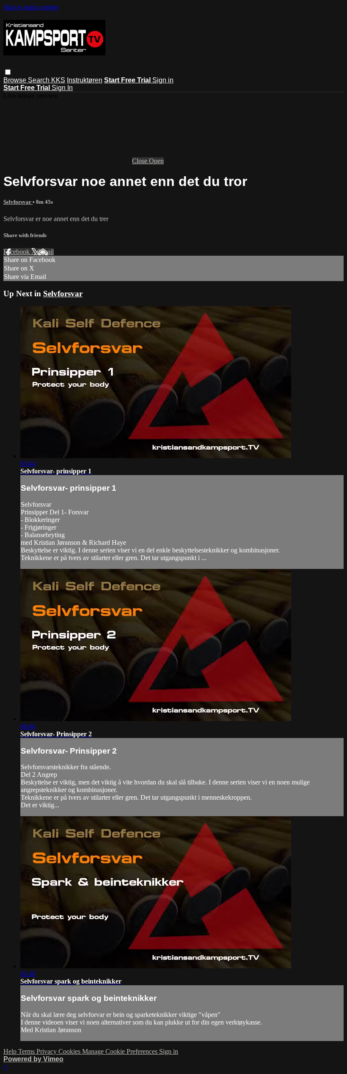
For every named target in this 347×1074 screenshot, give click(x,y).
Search (39, 80)
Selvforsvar (18, 202)
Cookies (70, 1051)
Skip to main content (30, 7)
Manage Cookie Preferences (120, 1051)
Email (46, 251)
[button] (8, 72)
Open (156, 160)
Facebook (17, 251)
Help (10, 1051)
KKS (58, 80)
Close (140, 160)
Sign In (62, 87)
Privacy (47, 1051)
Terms (27, 1051)
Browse (15, 80)
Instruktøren (84, 80)
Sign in (163, 80)
